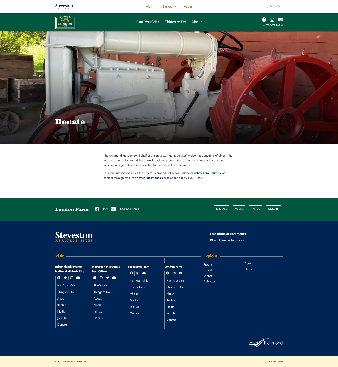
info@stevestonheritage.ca (229, 240)
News (248, 269)
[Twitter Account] (65, 278)
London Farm (173, 267)
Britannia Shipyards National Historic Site (69, 269)
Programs (210, 264)
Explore (168, 6)
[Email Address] (280, 20)
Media (239, 209)
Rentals (221, 209)
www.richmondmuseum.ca (203, 173)
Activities (209, 281)
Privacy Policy (276, 361)
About (188, 6)
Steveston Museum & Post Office (106, 269)
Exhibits (209, 270)
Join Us (255, 209)
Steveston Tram (138, 267)
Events (208, 276)
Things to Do (175, 22)
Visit (149, 6)
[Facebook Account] (264, 20)
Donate (273, 209)
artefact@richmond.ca (149, 178)
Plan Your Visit (147, 22)
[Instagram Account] (272, 20)
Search (274, 6)
